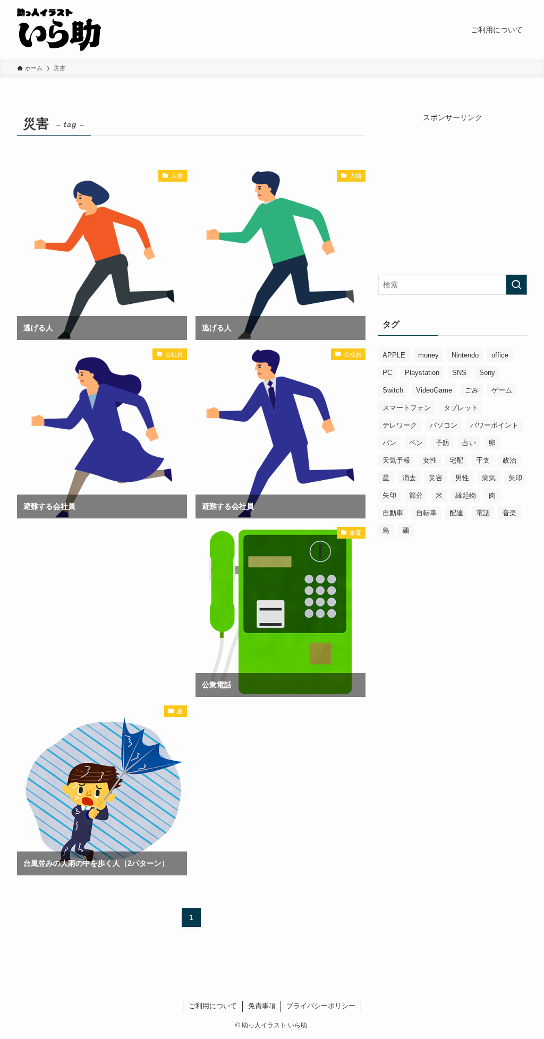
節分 (416, 495)
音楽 (509, 513)
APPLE (393, 355)
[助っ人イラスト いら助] (59, 29)
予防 (442, 443)
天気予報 (396, 460)
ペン (416, 443)
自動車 (392, 513)
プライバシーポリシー (320, 1006)
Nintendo (465, 355)
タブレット (461, 408)
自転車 (426, 513)
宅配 (456, 460)
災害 (436, 478)
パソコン (443, 425)
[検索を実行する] (516, 285)
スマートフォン (406, 408)
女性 (430, 460)
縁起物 (465, 495)
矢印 (515, 478)
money (428, 355)
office (499, 355)
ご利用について (213, 1006)
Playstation (422, 373)
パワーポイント (494, 425)
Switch (392, 390)
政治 (509, 460)
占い (469, 443)
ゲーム (501, 390)
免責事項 (262, 1006)
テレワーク (399, 425)
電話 (483, 513)
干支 (483, 460)
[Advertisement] (102, 570)
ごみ (472, 390)
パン (389, 443)
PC (387, 373)
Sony (487, 373)
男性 (462, 478)
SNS (459, 373)
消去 (409, 478)
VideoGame (434, 390)
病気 (489, 478)
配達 (456, 513)
